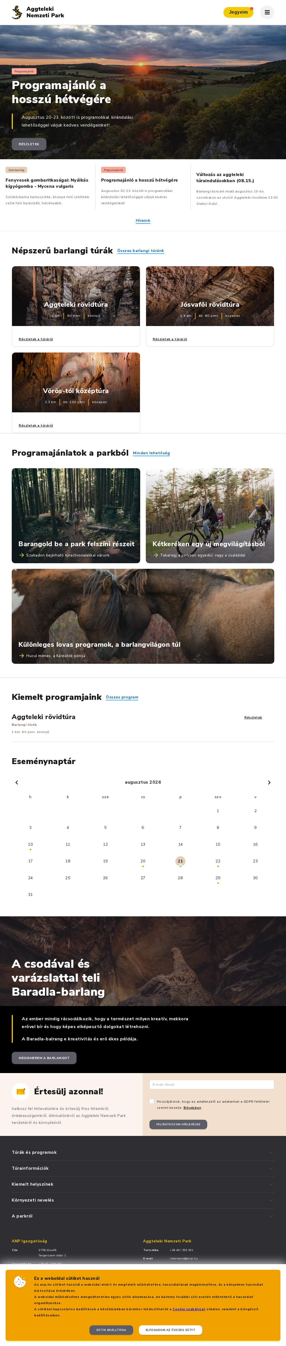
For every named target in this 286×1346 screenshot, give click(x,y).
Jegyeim (238, 12)
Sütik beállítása (111, 1330)
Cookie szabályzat (189, 1309)
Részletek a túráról (36, 339)
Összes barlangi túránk (140, 250)
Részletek (29, 144)
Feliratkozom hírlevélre (178, 1124)
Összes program (122, 697)
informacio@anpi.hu (184, 1259)
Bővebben (192, 1107)
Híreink (143, 220)
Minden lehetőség (151, 453)
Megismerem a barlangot (44, 1058)
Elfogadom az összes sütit (171, 1330)
